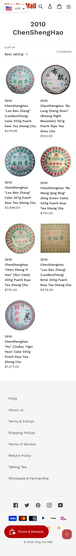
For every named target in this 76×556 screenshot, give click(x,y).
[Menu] (68, 6)
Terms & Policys (21, 421)
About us (15, 410)
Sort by (10, 47)
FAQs (12, 399)
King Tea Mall (44, 542)
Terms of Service (21, 444)
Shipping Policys (21, 433)
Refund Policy (19, 456)
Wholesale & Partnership (28, 478)
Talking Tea (17, 467)
